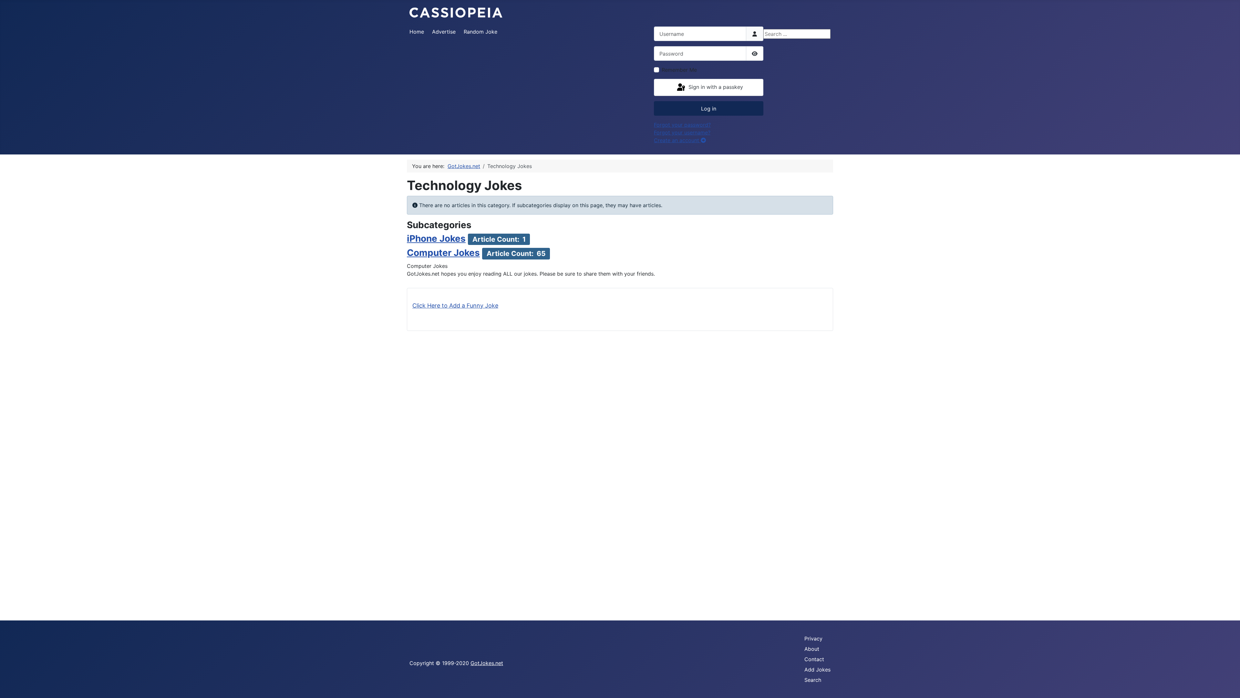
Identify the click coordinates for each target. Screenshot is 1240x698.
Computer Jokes (443, 252)
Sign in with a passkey (715, 87)
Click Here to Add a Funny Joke (455, 305)
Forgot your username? (682, 132)
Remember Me (679, 70)
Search (812, 680)
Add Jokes (817, 669)
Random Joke (480, 31)
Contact (814, 659)
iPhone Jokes (436, 238)
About (811, 649)
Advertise (444, 31)
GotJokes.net (486, 663)
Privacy (813, 638)
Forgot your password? (682, 125)
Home (416, 31)
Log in (708, 108)
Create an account (677, 140)
